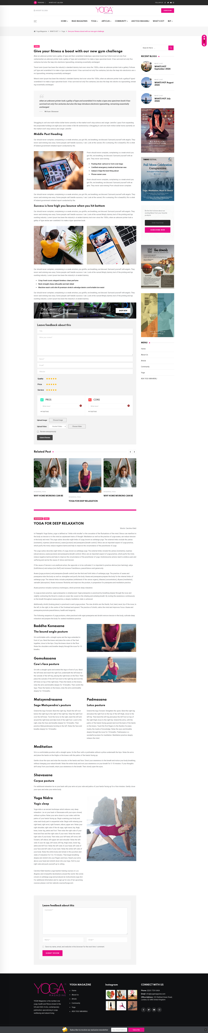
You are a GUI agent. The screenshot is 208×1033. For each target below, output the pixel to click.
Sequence (37, 491)
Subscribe (168, 10)
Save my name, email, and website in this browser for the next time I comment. (75, 947)
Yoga (44, 491)
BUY (169, 21)
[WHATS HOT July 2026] (146, 98)
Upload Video (42, 426)
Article (143, 361)
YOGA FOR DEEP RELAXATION (83, 501)
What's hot (158, 63)
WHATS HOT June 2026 (56, 2)
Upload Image (42, 420)
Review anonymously (48, 432)
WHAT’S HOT (158, 21)
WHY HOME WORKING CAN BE (48, 496)
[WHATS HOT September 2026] (146, 66)
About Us (144, 355)
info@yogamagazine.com (155, 994)
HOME (63, 21)
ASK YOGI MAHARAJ (140, 21)
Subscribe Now (157, 230)
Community (145, 367)
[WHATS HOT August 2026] (146, 82)
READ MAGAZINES (79, 21)
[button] (130, 452)
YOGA (93, 21)
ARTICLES (106, 21)
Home (143, 349)
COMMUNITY (120, 21)
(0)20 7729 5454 (153, 990)
